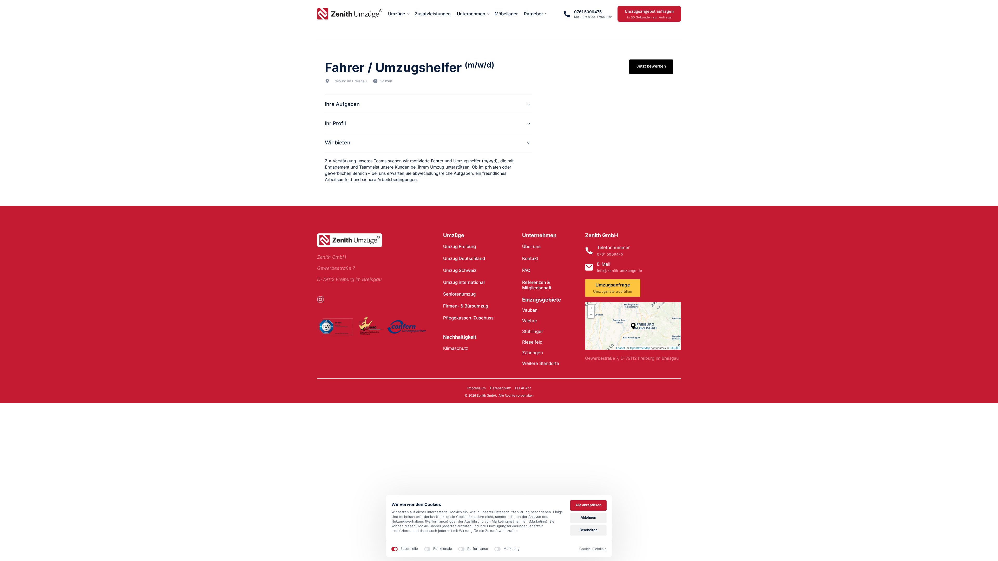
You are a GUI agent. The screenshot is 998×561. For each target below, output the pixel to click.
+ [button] (591, 308)
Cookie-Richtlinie (593, 549)
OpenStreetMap (640, 348)
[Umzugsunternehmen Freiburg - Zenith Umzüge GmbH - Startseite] (349, 13)
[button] (633, 326)
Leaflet (620, 348)
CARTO (674, 348)
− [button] (591, 314)
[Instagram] (322, 299)
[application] (633, 326)
